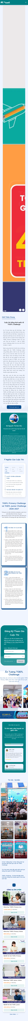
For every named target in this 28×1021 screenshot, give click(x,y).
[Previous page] (9, 885)
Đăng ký (20, 661)
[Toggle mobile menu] (25, 2)
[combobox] (14, 651)
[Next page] (19, 885)
